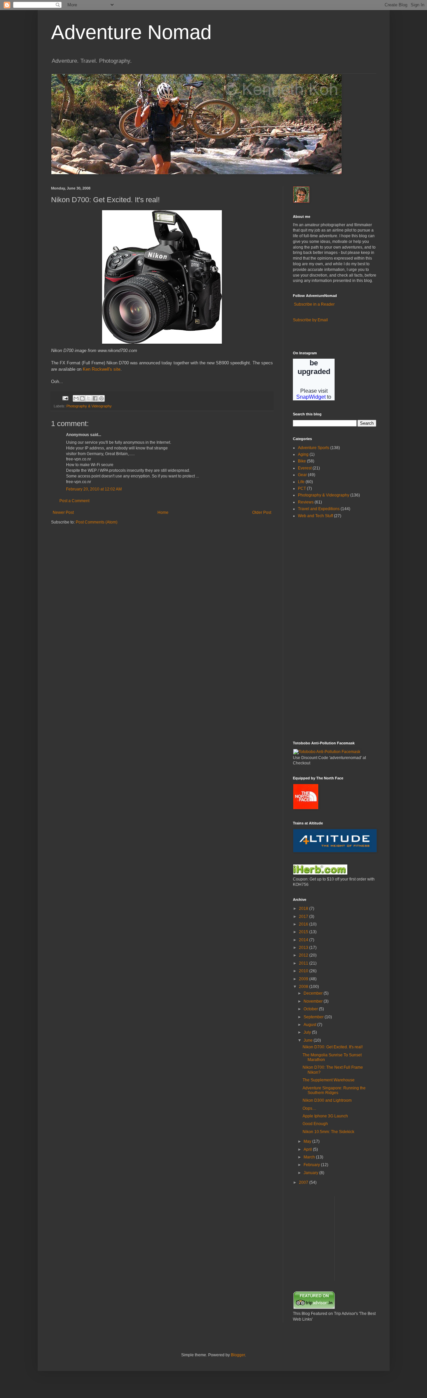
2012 (304, 955)
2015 (304, 932)
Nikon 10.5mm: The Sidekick (328, 1131)
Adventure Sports (313, 447)
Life (301, 481)
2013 (304, 947)
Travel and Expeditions (319, 508)
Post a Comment (74, 500)
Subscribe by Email (310, 320)
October (311, 1009)
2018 (304, 908)
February (312, 1164)
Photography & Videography (89, 406)
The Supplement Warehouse (329, 1080)
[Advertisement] (313, 629)
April (308, 1149)
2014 (304, 940)
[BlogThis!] (82, 398)
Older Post (261, 512)
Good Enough (315, 1123)
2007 (304, 1182)
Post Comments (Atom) (96, 522)
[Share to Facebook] (95, 398)
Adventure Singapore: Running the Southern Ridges (334, 1090)
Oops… (309, 1108)
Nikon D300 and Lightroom (327, 1100)
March (310, 1157)
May (308, 1141)
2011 (304, 963)
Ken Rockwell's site (101, 369)
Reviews (306, 502)
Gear (302, 474)
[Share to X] (88, 398)
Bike (302, 461)
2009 (304, 979)
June (309, 1040)
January (311, 1172)
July (308, 1032)
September (314, 1017)
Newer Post (63, 512)
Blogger (238, 1355)
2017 (304, 916)
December (314, 993)
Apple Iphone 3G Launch (325, 1116)
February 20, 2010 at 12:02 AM (94, 489)
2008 (304, 986)
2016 (304, 924)
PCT (302, 488)
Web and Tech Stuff (315, 515)
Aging (303, 454)
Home (162, 512)
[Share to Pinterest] (101, 398)
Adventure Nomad (131, 32)
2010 (304, 971)
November (314, 1001)
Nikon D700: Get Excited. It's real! (333, 1047)
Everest (305, 468)
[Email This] (76, 398)
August (310, 1024)
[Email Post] (65, 398)
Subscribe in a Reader (314, 304)
